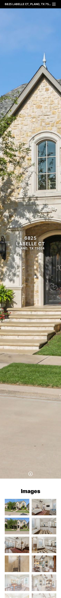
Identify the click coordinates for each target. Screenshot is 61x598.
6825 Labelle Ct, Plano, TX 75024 (28, 4)
